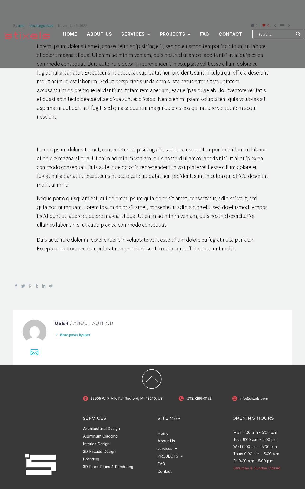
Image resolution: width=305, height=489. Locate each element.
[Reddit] (51, 286)
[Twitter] (23, 286)
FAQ (204, 34)
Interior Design (96, 444)
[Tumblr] (37, 286)
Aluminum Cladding (100, 436)
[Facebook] (16, 286)
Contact (230, 34)
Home (70, 34)
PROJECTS (172, 34)
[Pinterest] (30, 286)
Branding (91, 459)
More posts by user (75, 335)
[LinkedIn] (44, 286)
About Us (99, 34)
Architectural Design (101, 428)
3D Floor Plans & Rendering (108, 466)
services (133, 34)
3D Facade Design (99, 451)
